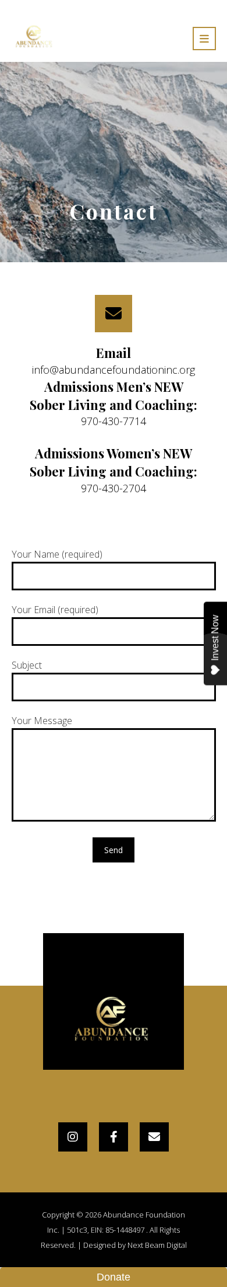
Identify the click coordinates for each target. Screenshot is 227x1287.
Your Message (42, 720)
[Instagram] (72, 1137)
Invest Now (215, 638)
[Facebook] (113, 1137)
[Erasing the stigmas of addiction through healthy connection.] (35, 36)
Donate (113, 1277)
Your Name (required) (57, 554)
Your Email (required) (55, 609)
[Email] (154, 1137)
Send (113, 849)
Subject (27, 665)
